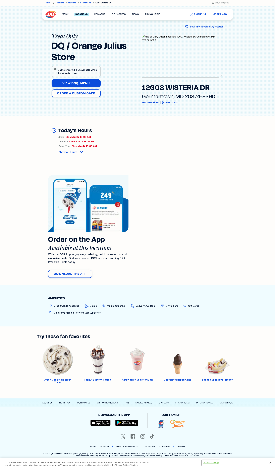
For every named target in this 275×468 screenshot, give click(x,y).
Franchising (182, 402)
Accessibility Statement (157, 446)
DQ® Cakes (119, 14)
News (135, 14)
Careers (164, 402)
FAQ (127, 402)
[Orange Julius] (177, 424)
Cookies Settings (211, 463)
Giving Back (226, 402)
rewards (100, 14)
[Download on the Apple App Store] (100, 423)
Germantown (85, 3)
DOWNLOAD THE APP (70, 273)
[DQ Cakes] (161, 424)
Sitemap (181, 446)
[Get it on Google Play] (126, 423)
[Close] (270, 463)
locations (81, 14)
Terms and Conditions (127, 446)
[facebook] (132, 436)
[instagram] (142, 436)
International (204, 402)
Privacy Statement (99, 446)
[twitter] (123, 436)
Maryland (72, 3)
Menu (65, 14)
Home (49, 3)
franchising (152, 14)
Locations (60, 3)
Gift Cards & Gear (107, 402)
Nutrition (64, 402)
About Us (47, 402)
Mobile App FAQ (143, 402)
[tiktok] (152, 436)
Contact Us (83, 402)
